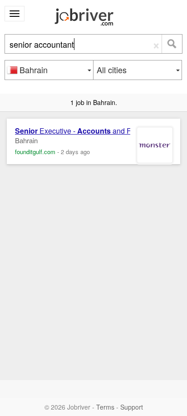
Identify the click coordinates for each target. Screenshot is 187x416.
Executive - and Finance (84, 131)
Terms (105, 406)
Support (131, 406)
